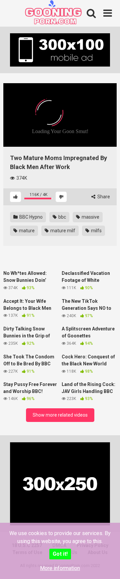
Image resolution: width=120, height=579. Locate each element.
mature (26, 230)
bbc (61, 217)
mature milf (62, 230)
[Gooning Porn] (53, 14)
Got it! (60, 554)
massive (90, 217)
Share (103, 196)
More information (60, 568)
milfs (96, 230)
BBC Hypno (30, 217)
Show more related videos (60, 415)
